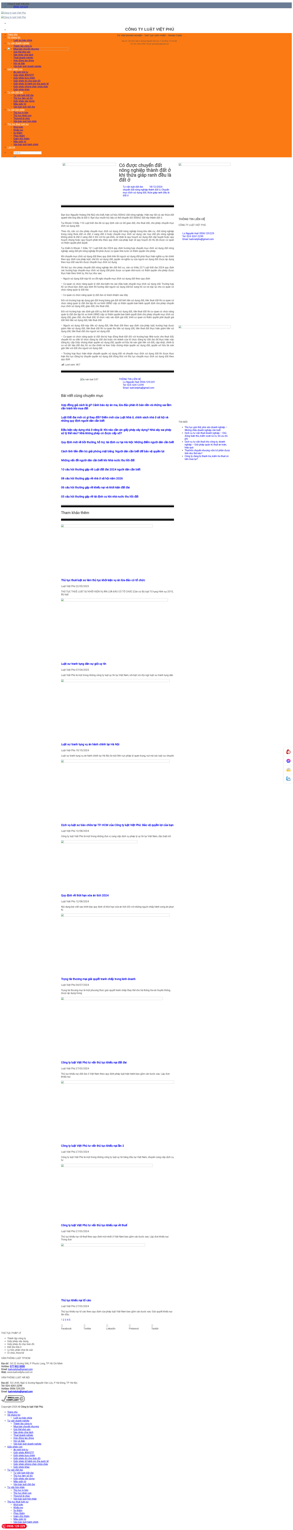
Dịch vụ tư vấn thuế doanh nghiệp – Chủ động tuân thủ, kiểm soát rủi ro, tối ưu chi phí (206, 436)
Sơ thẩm (17, 132)
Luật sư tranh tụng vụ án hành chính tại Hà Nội (90, 744)
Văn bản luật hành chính (25, 144)
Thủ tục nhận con (22, 115)
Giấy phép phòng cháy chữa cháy (30, 86)
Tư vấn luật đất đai (23, 95)
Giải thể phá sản (21, 51)
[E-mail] (288, 769)
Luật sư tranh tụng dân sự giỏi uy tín (83, 663)
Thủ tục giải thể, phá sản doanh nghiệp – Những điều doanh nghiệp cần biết (206, 429)
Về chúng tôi (13, 37)
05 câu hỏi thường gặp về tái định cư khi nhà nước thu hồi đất (99, 496)
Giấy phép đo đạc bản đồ (26, 80)
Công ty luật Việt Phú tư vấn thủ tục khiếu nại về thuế (94, 1225)
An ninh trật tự (20, 72)
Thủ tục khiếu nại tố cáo (76, 1300)
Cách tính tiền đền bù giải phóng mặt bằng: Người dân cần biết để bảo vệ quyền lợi (112, 451)
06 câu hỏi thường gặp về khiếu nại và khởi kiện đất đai (95, 487)
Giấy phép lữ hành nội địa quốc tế (31, 83)
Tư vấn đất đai (15, 92)
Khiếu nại (18, 130)
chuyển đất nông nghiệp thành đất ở (141, 189)
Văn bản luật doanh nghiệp (27, 66)
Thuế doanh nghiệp (23, 57)
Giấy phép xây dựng (23, 101)
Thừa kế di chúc (21, 118)
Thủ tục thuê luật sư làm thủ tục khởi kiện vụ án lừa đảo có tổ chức (103, 580)
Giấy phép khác (21, 89)
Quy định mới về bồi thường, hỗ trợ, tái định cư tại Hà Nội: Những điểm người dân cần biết (117, 442)
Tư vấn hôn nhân (16, 109)
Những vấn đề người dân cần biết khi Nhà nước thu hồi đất (98, 460)
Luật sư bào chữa (22, 40)
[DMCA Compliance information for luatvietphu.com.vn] (13, 1401)
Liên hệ (11, 147)
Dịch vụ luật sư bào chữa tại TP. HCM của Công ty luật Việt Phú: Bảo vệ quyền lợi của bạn (117, 825)
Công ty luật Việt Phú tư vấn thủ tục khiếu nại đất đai (94, 1062)
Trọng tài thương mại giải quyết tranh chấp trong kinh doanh (98, 979)
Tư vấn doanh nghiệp (18, 43)
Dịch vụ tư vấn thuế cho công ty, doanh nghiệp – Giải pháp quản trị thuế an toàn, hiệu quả (206, 444)
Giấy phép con (14, 69)
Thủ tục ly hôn (20, 112)
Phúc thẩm (19, 135)
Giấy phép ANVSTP (23, 75)
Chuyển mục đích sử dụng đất (146, 191)
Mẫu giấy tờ (19, 103)
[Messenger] (288, 761)
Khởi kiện (18, 127)
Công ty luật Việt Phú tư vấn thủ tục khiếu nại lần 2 (92, 1145)
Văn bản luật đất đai (24, 106)
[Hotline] (288, 752)
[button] (72, 1327)
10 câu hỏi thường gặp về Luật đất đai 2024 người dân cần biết (100, 469)
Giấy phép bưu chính (24, 77)
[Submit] (14, 156)
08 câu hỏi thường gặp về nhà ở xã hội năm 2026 (92, 478)
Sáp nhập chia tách (23, 54)
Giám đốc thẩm (21, 138)
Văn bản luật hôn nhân (25, 121)
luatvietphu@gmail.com (20, 1369)
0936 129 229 (16, 1526)
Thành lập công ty (22, 46)
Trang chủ (12, 34)
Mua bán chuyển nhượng (26, 49)
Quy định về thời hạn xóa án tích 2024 (85, 895)
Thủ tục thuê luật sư (18, 124)
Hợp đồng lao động (23, 60)
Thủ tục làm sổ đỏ (23, 98)
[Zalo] (288, 778)
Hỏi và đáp (19, 63)
